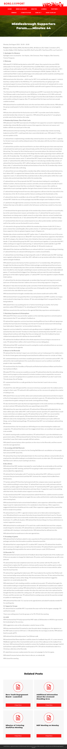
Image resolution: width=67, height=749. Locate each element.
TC (34, 747)
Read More (18, 705)
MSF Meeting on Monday (48, 725)
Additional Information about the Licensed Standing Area (47, 697)
